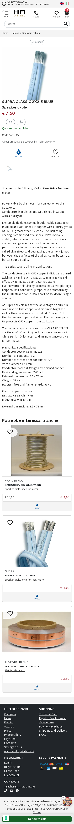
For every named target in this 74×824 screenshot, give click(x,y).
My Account (11, 775)
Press (7, 731)
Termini (37, 812)
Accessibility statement (19, 751)
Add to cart (38, 819)
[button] (63, 799)
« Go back (37, 42)
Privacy (64, 809)
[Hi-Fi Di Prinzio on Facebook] (17, 791)
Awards (9, 726)
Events (8, 722)
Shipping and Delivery (53, 731)
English (62, 3)
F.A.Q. (42, 735)
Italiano (67, 3)
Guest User (11, 771)
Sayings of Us (13, 747)
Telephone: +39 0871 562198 (19, 787)
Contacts (10, 743)
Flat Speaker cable (15, 671)
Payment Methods (51, 726)
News (7, 718)
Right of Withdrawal (52, 718)
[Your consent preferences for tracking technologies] (6, 818)
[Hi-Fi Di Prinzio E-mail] (11, 791)
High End (10, 739)
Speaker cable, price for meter (21, 489)
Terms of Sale (48, 714)
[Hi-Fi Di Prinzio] (20, 13)
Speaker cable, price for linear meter (25, 580)
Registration (12, 767)
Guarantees (46, 722)
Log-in (8, 763)
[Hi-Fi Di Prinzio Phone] (5, 791)
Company (10, 714)
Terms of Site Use (15, 809)
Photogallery (12, 735)
